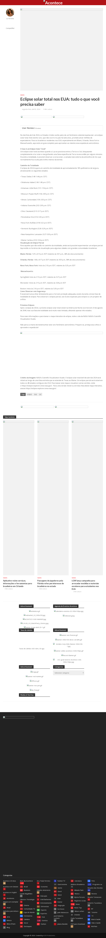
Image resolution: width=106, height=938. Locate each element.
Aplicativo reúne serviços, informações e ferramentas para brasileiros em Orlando (17, 583)
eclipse (29, 394)
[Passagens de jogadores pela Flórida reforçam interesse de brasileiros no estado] (53, 498)
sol (40, 394)
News (22, 95)
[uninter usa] (68, 121)
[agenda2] (36, 121)
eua (35, 394)
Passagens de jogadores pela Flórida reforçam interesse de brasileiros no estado (50, 583)
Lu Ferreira (10, 19)
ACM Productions (49, 935)
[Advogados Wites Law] (37, 411)
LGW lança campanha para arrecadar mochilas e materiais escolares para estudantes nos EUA (85, 584)
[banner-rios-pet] (71, 411)
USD (33, 649)
